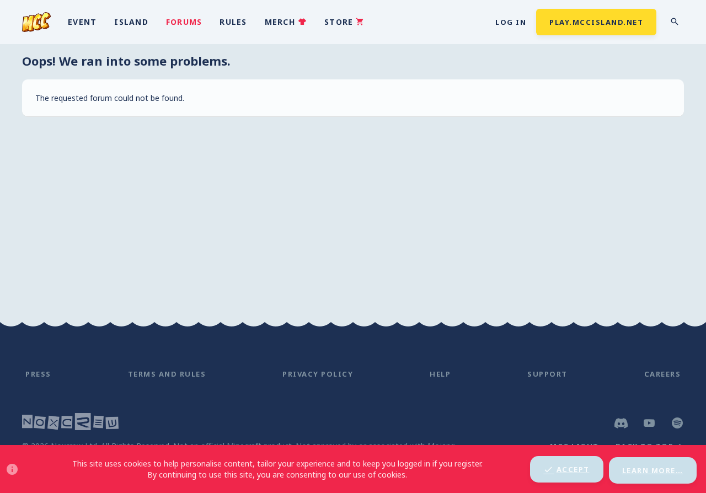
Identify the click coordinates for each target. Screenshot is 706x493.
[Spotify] (677, 423)
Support (547, 374)
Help (440, 374)
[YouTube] (649, 423)
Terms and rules (167, 374)
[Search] (674, 21)
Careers (662, 374)
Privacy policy (317, 374)
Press (38, 374)
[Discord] (621, 423)
